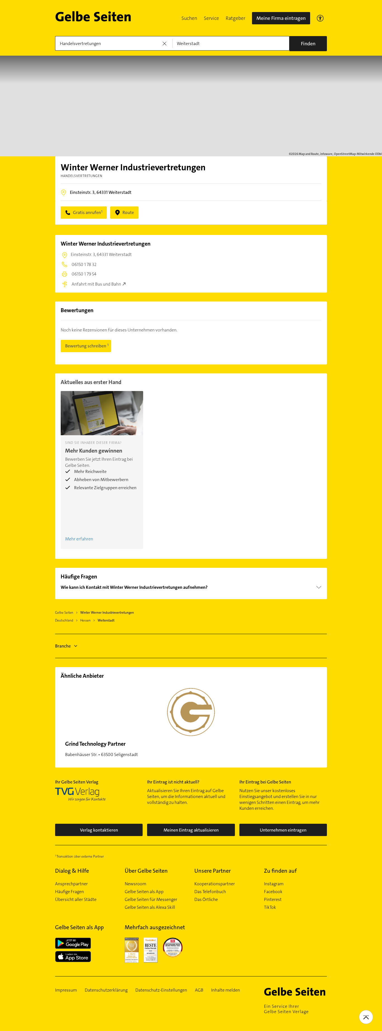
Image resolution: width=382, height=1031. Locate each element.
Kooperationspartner (214, 884)
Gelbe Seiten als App (144, 892)
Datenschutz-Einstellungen (161, 990)
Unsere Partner (212, 870)
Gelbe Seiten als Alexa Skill (150, 907)
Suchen (189, 18)
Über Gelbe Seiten (146, 870)
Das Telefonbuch (210, 892)
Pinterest (273, 899)
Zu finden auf (280, 870)
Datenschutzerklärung (106, 990)
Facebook (273, 892)
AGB (199, 990)
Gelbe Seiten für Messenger (151, 899)
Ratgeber (235, 18)
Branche (63, 646)
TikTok (270, 907)
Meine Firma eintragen (281, 18)
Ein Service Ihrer (286, 1009)
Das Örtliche (206, 899)
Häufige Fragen (69, 892)
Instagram (274, 884)
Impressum (66, 990)
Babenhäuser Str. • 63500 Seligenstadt (101, 748)
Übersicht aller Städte (75, 899)
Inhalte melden (225, 990)
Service (211, 18)
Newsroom (135, 884)
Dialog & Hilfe (72, 870)
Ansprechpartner (71, 884)
